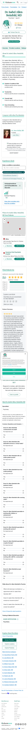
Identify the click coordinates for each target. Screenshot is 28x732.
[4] (13, 301)
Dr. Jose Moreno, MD (8, 658)
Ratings (24, 48)
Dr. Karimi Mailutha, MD (8, 673)
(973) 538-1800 (20, 259)
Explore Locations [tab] (9, 644)
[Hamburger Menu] (4, 2)
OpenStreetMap (18, 235)
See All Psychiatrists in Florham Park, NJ (12, 690)
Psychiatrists (13, 7)
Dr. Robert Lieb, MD (7, 676)
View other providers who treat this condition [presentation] (11, 202)
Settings (14, 376)
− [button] (4, 222)
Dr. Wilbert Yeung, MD (8, 664)
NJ (19, 7)
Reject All (14, 369)
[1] (4, 301)
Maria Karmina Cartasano (9, 652)
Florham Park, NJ (15, 32)
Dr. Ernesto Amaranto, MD (9, 661)
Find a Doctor (5, 7)
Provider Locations (14, 48)
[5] (16, 301)
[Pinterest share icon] (25, 725)
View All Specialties (7, 636)
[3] (10, 301)
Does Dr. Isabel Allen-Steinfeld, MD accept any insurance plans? (13, 599)
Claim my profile (14, 394)
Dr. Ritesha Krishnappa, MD (9, 682)
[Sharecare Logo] (10, 2)
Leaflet (12, 235)
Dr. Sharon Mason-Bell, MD (9, 667)
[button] (22, 424)
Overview (5, 48)
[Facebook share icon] (16, 725)
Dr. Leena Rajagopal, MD (9, 679)
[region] (14, 366)
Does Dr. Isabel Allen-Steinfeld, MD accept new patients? (13, 605)
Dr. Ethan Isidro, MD (7, 670)
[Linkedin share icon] (21, 725)
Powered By (4, 693)
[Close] (25, 353)
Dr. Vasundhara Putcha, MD (9, 655)
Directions (9, 246)
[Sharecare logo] (14, 723)
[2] (7, 301)
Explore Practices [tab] (9, 648)
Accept (14, 373)
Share (19, 28)
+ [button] (4, 220)
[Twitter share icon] (23, 725)
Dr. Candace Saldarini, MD (9, 685)
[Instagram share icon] (18, 725)
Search (18, 2)
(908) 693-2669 (20, 246)
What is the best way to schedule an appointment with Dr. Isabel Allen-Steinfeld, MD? (13, 591)
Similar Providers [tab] (9, 640)
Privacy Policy (10, 364)
